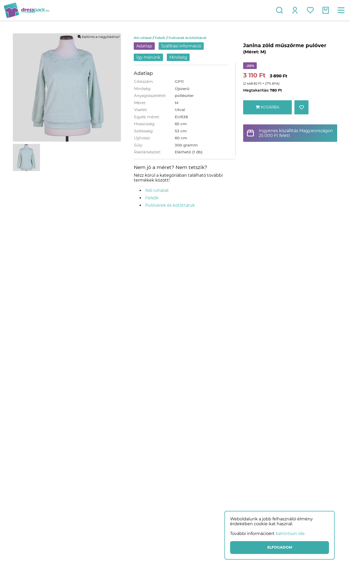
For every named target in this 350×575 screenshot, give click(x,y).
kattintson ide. (290, 533)
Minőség (178, 57)
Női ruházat (144, 38)
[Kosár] (326, 10)
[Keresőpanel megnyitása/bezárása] (279, 10)
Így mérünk (148, 57)
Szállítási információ (181, 46)
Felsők (162, 38)
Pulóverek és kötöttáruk (188, 38)
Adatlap (144, 46)
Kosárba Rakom (269, 109)
